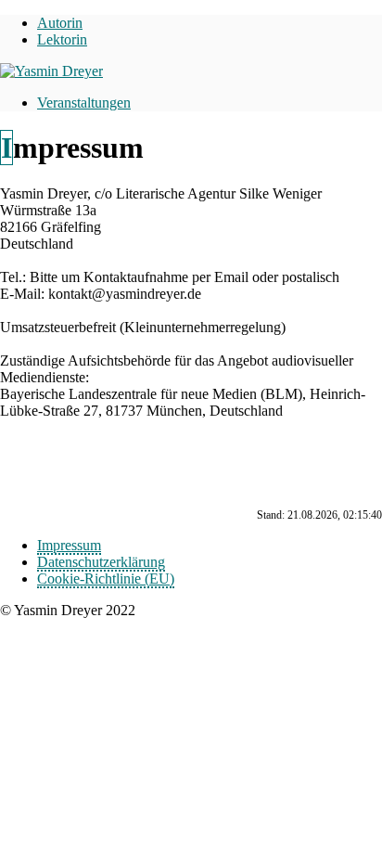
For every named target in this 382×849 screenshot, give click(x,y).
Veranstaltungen (84, 102)
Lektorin (62, 39)
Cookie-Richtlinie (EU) (105, 578)
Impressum (69, 545)
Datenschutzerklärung (101, 562)
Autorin (60, 23)
